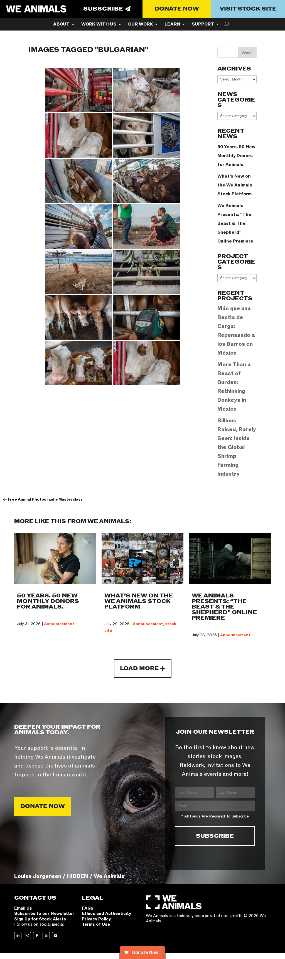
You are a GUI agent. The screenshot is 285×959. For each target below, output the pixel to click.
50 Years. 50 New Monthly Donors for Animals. (236, 156)
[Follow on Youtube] (55, 935)
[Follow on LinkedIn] (17, 935)
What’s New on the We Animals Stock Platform (234, 185)
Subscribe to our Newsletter (44, 913)
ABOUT (61, 24)
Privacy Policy (96, 919)
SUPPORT (203, 24)
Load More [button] (139, 668)
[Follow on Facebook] (36, 935)
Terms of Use (96, 924)
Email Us (23, 908)
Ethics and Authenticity (106, 913)
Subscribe (103, 8)
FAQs (87, 908)
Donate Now (176, 8)
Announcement (59, 624)
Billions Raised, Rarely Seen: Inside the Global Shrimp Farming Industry (236, 447)
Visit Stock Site (248, 8)
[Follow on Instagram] (27, 935)
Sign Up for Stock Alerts (40, 919)
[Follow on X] (46, 935)
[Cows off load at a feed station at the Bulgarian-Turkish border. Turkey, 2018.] (78, 181)
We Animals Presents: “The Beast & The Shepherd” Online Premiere (235, 223)
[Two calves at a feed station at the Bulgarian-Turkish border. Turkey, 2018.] (78, 272)
